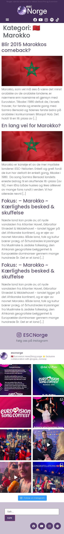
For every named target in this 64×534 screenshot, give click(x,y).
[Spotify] (52, 20)
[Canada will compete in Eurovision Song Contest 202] (15, 412)
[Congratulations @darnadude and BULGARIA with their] (48, 412)
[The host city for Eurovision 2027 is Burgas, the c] (48, 379)
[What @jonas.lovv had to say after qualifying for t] (15, 477)
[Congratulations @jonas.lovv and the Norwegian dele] (48, 477)
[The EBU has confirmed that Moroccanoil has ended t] (15, 379)
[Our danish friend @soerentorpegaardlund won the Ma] (48, 444)
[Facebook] (35, 20)
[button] (7, 19)
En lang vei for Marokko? (31, 125)
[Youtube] (41, 20)
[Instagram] (46, 20)
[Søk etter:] (32, 511)
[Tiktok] (57, 20)
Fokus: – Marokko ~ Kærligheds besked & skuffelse (28, 206)
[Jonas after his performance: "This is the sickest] (15, 444)
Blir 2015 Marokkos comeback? (24, 47)
